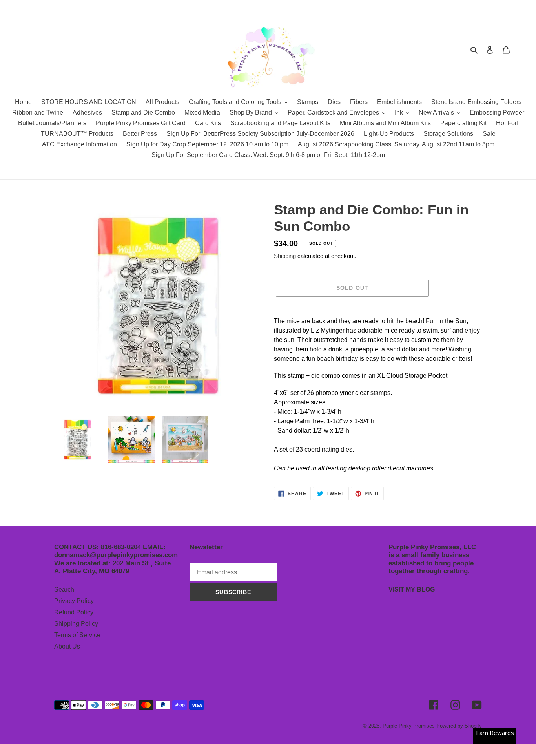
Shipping (285, 255)
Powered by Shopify (459, 726)
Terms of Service (77, 635)
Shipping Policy (76, 623)
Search (64, 589)
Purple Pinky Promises (409, 726)
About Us (67, 646)
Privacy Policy (74, 601)
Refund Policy (73, 612)
